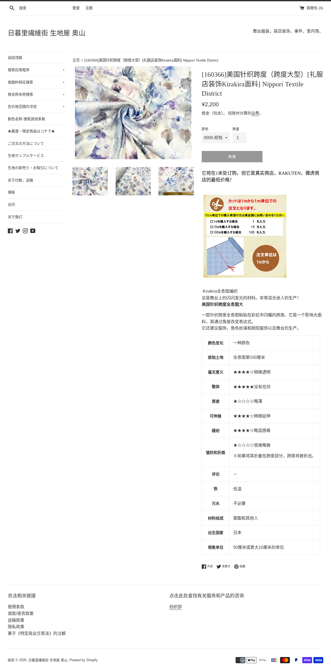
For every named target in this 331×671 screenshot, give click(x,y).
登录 (76, 8)
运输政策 (16, 620)
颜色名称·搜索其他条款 (26, 119)
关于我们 (15, 217)
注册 (89, 8)
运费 (255, 113)
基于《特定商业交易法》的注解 (37, 633)
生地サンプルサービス (26, 156)
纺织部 (175, 607)
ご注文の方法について (26, 143)
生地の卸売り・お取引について (33, 168)
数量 (235, 129)
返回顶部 (15, 58)
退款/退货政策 (21, 613)
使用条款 (16, 607)
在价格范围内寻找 (36, 106)
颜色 (205, 129)
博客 (11, 192)
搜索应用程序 (36, 70)
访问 (11, 204)
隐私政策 (16, 626)
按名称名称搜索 (36, 94)
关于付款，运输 (20, 180)
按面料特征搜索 (36, 82)
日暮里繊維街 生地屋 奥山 (46, 33)
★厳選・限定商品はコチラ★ (31, 131)
